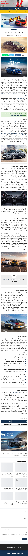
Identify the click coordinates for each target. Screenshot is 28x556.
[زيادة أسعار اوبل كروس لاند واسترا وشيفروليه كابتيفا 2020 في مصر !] (7, 496)
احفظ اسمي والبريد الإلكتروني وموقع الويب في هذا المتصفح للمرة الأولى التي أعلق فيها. (14, 535)
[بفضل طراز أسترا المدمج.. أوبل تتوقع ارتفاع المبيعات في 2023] (21, 467)
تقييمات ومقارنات (14, 29)
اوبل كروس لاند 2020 (16, 115)
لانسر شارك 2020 (18, 133)
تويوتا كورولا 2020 (8, 133)
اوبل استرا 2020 (20, 98)
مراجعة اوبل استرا (24, 455)
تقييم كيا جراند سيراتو (9, 279)
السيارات (17, 12)
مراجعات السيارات (14, 143)
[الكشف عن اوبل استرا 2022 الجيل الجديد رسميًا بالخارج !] (21, 482)
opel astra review (21, 453)
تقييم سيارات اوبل (5, 453)
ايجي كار (14, 122)
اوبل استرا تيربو (11, 453)
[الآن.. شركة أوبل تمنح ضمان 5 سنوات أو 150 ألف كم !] (21, 496)
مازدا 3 (7, 94)
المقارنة (3, 12)
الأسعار (10, 12)
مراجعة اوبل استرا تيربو (17, 455)
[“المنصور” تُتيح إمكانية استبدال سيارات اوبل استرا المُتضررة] (7, 467)
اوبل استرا (16, 453)
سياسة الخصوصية (11, 547)
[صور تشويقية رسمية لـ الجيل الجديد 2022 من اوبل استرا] (7, 482)
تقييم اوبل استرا (16, 392)
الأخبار (24, 12)
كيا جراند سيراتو (13, 94)
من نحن (19, 547)
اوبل (6, 100)
